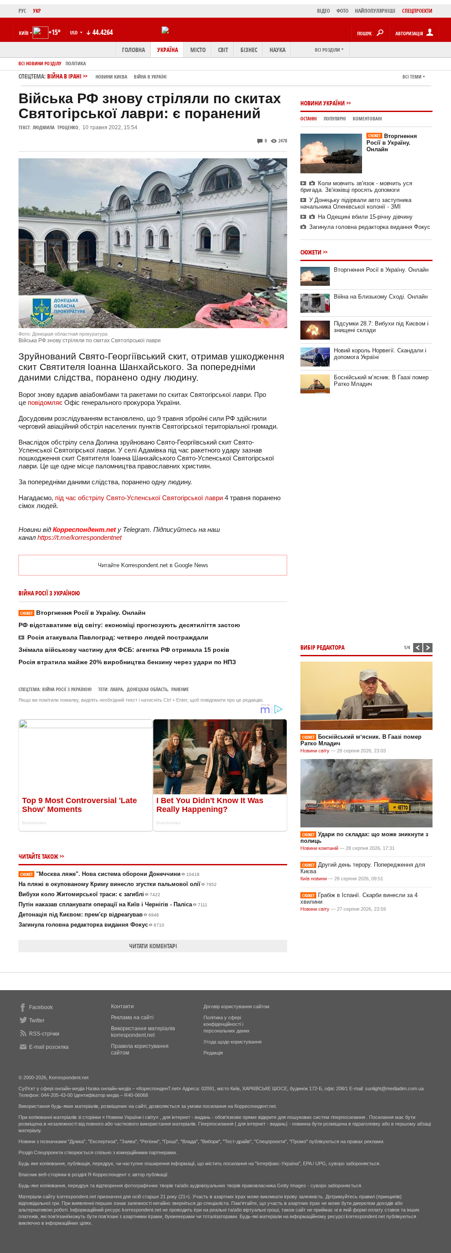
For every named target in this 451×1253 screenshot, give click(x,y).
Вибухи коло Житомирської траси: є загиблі (89, 894)
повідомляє (45, 402)
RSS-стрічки (44, 1034)
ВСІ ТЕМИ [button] (412, 76)
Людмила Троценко (55, 127)
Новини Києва (111, 76)
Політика (76, 63)
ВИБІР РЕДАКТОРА (322, 647)
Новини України (322, 103)
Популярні (335, 118)
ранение (180, 689)
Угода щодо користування (232, 1041)
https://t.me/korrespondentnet (79, 537)
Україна (167, 49)
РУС (22, 11)
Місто (198, 49)
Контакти (122, 1006)
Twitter (36, 1020)
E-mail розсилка (49, 1047)
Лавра (116, 689)
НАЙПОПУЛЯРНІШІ (375, 11)
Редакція (213, 1052)
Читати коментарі (153, 946)
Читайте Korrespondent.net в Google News (153, 565)
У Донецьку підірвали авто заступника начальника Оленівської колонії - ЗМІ (355, 203)
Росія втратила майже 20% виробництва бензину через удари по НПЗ (127, 662)
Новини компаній (319, 848)
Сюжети (311, 252)
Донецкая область (147, 689)
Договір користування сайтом (236, 1006)
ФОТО (342, 11)
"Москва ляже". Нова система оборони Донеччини (110, 874)
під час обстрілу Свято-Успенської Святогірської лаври (139, 497)
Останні (308, 118)
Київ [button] (24, 33)
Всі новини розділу (39, 63)
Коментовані (367, 118)
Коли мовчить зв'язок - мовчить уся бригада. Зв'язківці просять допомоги (356, 186)
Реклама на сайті (132, 1017)
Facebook (41, 1007)
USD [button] (74, 32)
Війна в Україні (150, 76)
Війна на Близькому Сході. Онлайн (381, 296)
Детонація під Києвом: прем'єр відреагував (88, 914)
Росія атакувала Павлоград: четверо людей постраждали (117, 637)
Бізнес (248, 49)
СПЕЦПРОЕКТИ (417, 11)
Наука (277, 49)
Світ (223, 49)
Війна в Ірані (106, 76)
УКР (37, 11)
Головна (133, 49)
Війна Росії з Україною (67, 689)
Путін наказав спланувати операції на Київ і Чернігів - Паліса (112, 904)
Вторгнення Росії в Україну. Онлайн (82, 612)
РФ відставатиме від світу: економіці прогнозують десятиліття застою (129, 624)
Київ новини (313, 878)
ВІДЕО (323, 11)
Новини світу (314, 750)
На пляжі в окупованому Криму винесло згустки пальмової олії (117, 884)
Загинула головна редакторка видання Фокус (91, 924)
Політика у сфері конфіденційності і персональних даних (226, 1024)
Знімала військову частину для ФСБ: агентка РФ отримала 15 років (123, 649)
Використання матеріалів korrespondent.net (143, 1031)
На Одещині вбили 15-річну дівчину (365, 216)
